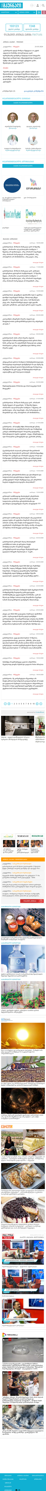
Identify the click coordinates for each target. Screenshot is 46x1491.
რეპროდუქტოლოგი (12, 150)
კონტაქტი (38, 1479)
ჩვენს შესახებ (8, 1479)
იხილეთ (38, 262)
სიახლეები (5, 12)
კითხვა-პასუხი (23, 1475)
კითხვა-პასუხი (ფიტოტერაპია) (14, 859)
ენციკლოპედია (38, 1475)
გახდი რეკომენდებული (23, 103)
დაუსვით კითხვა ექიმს (23, 35)
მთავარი (8, 1475)
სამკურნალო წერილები (22, 864)
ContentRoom (35, 712)
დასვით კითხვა (30, 901)
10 (34, 704)
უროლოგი (13, 128)
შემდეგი (37, 703)
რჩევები (16, 47)
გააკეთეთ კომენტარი (34, 91)
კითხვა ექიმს (24, 12)
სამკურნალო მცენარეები (22, 882)
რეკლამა (23, 1479)
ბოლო (40, 703)
